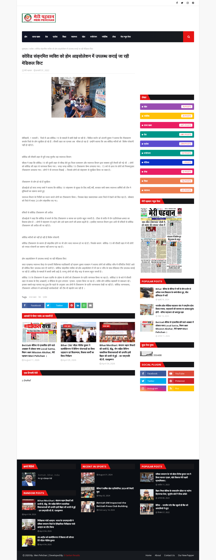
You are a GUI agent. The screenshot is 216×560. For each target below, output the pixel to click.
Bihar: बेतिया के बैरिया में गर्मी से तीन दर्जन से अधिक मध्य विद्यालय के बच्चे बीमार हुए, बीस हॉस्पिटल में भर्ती (173, 292)
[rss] (181, 388)
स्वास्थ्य (164, 190)
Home (149, 555)
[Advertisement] (167, 68)
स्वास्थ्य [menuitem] (74, 36)
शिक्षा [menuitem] (64, 36)
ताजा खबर (32, 297)
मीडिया (164, 162)
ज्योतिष (164, 115)
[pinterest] (192, 3)
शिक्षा (164, 180)
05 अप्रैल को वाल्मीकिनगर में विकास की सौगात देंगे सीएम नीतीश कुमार (55, 539)
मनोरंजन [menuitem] (93, 36)
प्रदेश (31, 48)
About (158, 555)
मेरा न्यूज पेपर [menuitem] (126, 36)
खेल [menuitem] (83, 36)
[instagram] (188, 3)
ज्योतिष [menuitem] (104, 36)
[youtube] (181, 373)
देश (39, 297)
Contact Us (169, 555)
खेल (164, 106)
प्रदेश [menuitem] (55, 36)
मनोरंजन (164, 153)
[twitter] (182, 3)
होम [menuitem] (25, 36)
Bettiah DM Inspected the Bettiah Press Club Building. (112, 504)
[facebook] (177, 3)
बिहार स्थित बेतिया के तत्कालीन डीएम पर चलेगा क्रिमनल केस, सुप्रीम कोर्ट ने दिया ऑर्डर (173, 492)
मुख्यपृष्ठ (25, 48)
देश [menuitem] (46, 36)
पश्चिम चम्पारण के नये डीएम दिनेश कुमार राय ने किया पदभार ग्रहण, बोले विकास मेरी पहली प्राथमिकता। (173, 477)
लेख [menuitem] (114, 36)
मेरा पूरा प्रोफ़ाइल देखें (45, 478)
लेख (164, 171)
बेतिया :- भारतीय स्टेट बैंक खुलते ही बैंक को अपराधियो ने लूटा (172, 507)
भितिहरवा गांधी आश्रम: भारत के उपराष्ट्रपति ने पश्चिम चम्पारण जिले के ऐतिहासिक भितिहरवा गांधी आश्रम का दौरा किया (56, 524)
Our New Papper (186, 555)
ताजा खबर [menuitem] (36, 36)
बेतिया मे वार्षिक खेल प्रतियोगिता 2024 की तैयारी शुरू (115, 490)
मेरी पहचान (28, 70)
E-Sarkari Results (72, 555)
